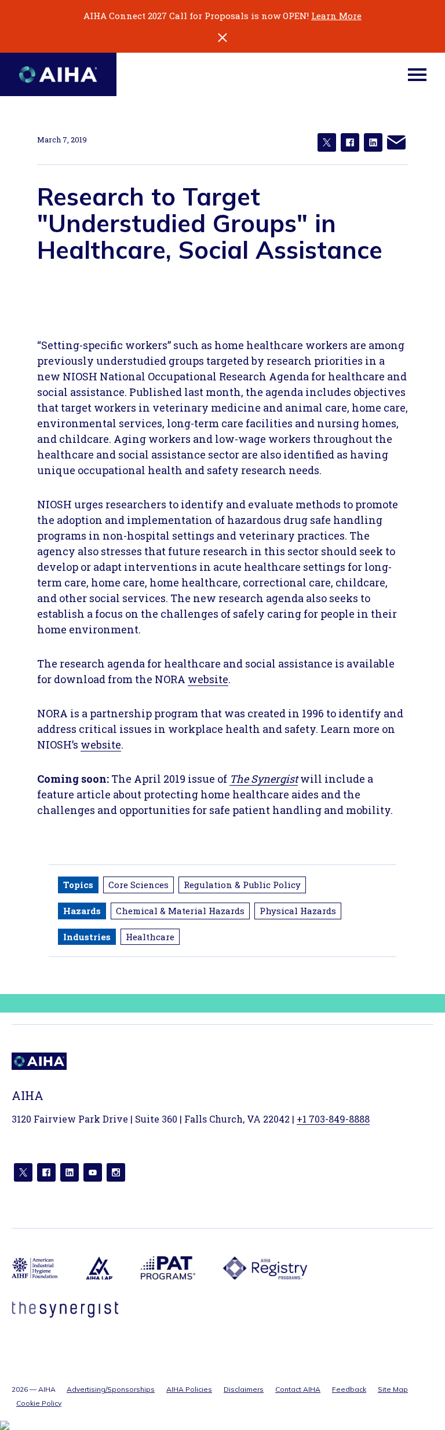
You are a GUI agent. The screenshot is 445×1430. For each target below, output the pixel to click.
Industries (87, 937)
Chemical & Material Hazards (180, 910)
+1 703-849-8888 (333, 1119)
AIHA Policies (189, 1389)
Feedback (349, 1389)
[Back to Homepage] (58, 74)
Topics (78, 884)
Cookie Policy (38, 1403)
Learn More (336, 15)
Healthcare (150, 937)
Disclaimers (244, 1389)
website (208, 679)
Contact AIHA (297, 1389)
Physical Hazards (298, 910)
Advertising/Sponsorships (111, 1389)
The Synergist (263, 779)
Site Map (393, 1389)
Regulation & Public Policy (242, 884)
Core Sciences (138, 884)
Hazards (82, 910)
